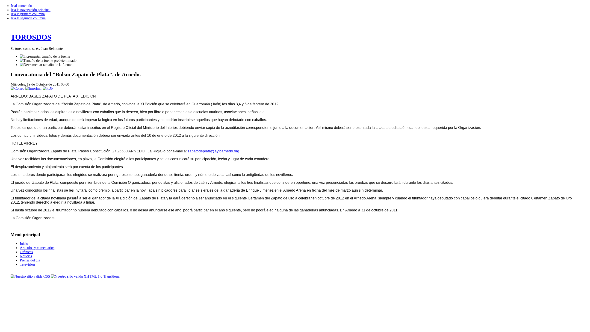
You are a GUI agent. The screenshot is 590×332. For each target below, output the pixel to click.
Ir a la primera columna (28, 14)
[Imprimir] (33, 88)
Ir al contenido (21, 6)
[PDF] (48, 88)
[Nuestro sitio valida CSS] (31, 276)
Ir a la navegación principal (30, 10)
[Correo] (17, 88)
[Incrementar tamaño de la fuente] (45, 56)
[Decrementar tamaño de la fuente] (45, 65)
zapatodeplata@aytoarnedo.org (213, 151)
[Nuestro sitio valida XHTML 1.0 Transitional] (85, 276)
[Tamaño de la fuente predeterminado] (48, 61)
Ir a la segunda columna (28, 18)
